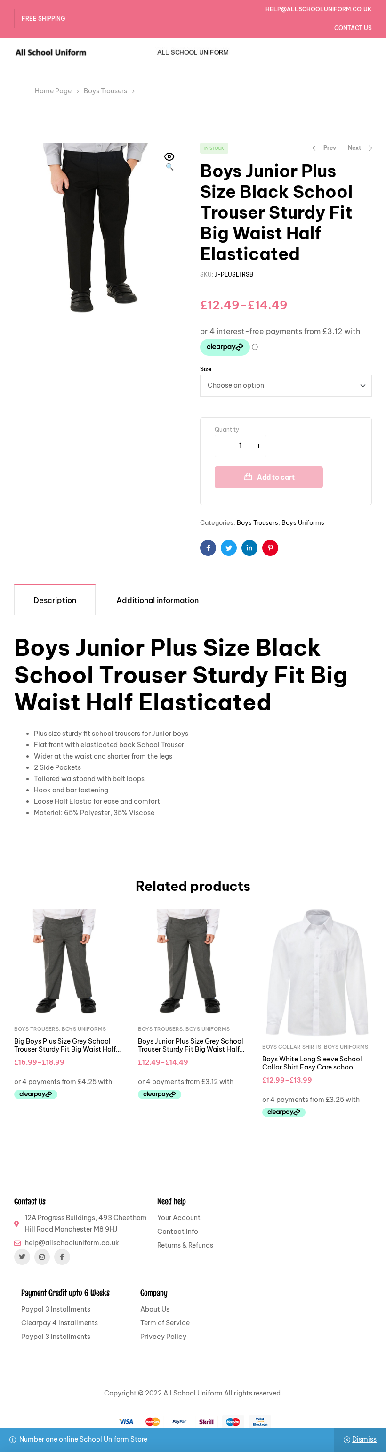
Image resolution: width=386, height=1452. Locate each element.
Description (54, 600)
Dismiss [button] (364, 1439)
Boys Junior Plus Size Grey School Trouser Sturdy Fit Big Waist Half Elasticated (190, 1049)
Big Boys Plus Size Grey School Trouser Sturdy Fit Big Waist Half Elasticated (65, 1049)
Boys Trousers (105, 91)
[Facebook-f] (62, 1257)
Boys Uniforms (302, 522)
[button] (169, 162)
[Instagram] (42, 1257)
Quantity (227, 429)
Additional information (157, 600)
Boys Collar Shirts (291, 1047)
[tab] (55, 599)
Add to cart (276, 477)
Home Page (53, 91)
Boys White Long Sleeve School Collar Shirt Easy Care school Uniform (312, 1067)
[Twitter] (22, 1257)
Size (205, 369)
